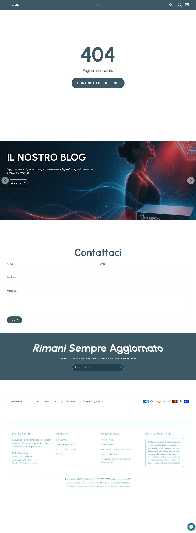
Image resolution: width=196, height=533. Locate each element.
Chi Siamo (61, 440)
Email (102, 263)
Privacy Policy (107, 440)
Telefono (11, 277)
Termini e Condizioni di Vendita (116, 449)
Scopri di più (20, 207)
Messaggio (12, 290)
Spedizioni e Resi (109, 454)
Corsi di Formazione (65, 449)
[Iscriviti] (121, 367)
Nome (10, 263)
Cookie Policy (107, 444)
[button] (14, 5)
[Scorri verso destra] (191, 180)
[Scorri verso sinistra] (5, 180)
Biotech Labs (76, 401)
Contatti (60, 454)
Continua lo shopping (98, 83)
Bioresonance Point (65, 444)
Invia (15, 320)
